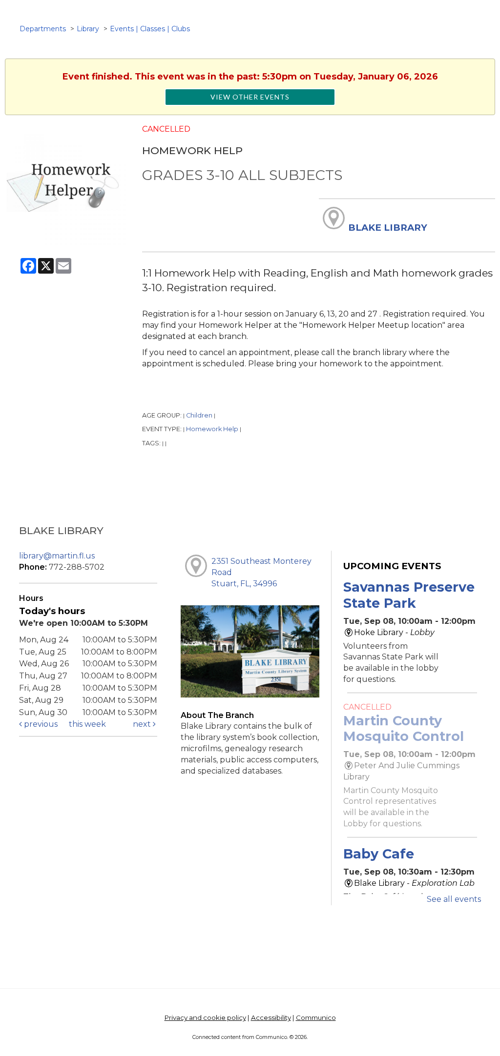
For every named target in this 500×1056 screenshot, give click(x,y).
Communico (316, 1017)
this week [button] (87, 724)
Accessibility (271, 1017)
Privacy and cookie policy (205, 1017)
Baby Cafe (378, 854)
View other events (250, 97)
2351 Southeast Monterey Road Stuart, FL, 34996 (261, 572)
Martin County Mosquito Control (403, 728)
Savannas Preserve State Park (409, 595)
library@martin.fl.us (57, 555)
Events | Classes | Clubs (150, 28)
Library (88, 28)
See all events (454, 899)
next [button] (143, 724)
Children (199, 415)
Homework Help (212, 429)
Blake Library (387, 227)
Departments (43, 28)
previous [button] (40, 724)
